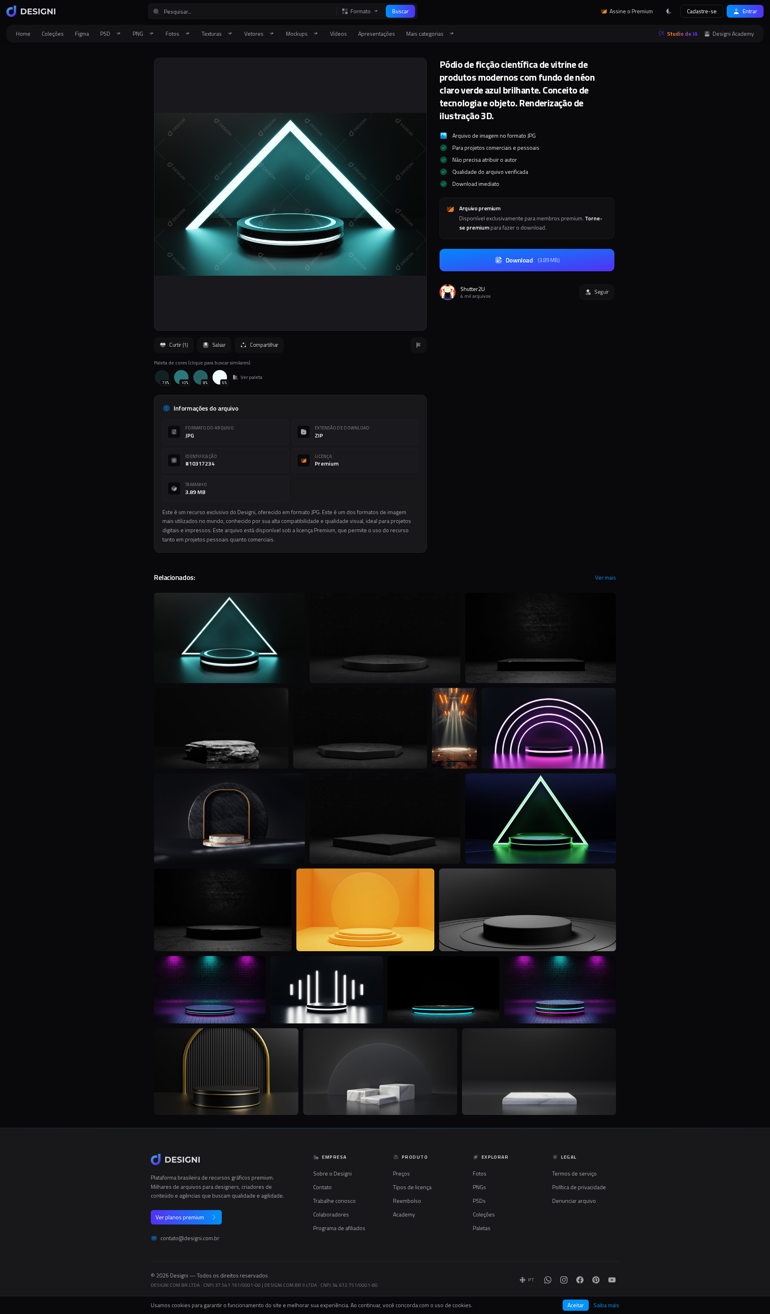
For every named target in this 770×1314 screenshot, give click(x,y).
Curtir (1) (178, 345)
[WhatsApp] (548, 1280)
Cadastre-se (702, 11)
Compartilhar (264, 345)
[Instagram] (564, 1280)
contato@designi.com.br (189, 1238)
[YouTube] (612, 1280)
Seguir (601, 292)
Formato (361, 11)
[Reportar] (419, 345)
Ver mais (605, 578)
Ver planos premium (180, 1217)
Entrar (750, 11)
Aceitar (575, 1305)
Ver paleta (251, 377)
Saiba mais (606, 1305)
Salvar (219, 345)
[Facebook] (580, 1280)
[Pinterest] (596, 1280)
